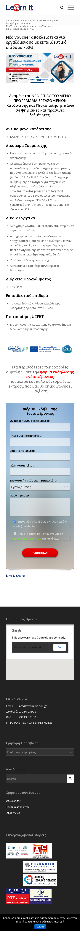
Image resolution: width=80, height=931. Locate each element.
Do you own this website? (27, 647)
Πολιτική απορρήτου (27, 538)
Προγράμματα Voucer (17, 23)
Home (24, 20)
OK (59, 647)
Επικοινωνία (13, 812)
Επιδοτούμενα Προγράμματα (44, 20)
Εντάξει (40, 926)
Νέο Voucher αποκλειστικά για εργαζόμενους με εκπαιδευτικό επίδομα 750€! (36, 42)
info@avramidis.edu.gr (33, 706)
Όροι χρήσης (13, 800)
